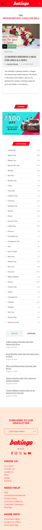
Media (7, 478)
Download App (11, 525)
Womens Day (24, 317)
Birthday (24, 170)
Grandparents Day (24, 241)
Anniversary (24, 150)
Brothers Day (24, 181)
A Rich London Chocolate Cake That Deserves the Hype (19, 343)
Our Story (9, 466)
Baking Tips (24, 160)
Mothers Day (24, 261)
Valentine (24, 302)
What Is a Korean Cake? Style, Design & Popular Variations (21, 379)
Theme (24, 292)
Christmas (24, 201)
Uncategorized (24, 297)
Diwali (24, 216)
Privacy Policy (10, 498)
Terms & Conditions (13, 501)
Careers (7, 481)
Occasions (24, 272)
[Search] (39, 3)
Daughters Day (24, 206)
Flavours (24, 231)
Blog (6, 475)
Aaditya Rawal (12, 64)
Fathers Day (24, 226)
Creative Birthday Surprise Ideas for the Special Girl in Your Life (20, 392)
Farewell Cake (24, 221)
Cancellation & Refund (14, 495)
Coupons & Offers (12, 522)
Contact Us (9, 469)
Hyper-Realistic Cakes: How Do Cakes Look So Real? (22, 355)
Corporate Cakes (12, 519)
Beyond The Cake (24, 165)
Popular (31, 333)
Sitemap (8, 507)
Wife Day (24, 312)
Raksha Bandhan (24, 277)
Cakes (24, 186)
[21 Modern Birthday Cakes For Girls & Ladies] (21, 36)
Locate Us (8, 472)
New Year (24, 267)
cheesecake (24, 191)
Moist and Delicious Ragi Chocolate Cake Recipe (21, 367)
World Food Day (24, 322)
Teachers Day (24, 287)
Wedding (24, 307)
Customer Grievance (13, 504)
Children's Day (24, 196)
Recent (14, 333)
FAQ (6, 492)
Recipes (24, 282)
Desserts (24, 211)
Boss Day (24, 175)
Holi (24, 246)
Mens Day (24, 256)
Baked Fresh (24, 155)
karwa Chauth (24, 251)
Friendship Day (24, 236)
